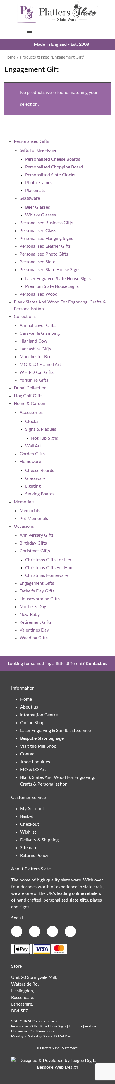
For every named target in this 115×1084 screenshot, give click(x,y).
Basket (26, 816)
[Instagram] (52, 931)
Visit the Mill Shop (38, 746)
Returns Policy (34, 855)
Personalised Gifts (24, 1026)
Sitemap (28, 847)
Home (10, 57)
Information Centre (39, 715)
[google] (34, 931)
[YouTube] (70, 931)
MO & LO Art (33, 769)
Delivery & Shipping (39, 840)
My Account (32, 808)
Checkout (29, 824)
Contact (28, 754)
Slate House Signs (53, 1026)
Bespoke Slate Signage (42, 738)
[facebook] (16, 931)
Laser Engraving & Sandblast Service (55, 730)
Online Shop (32, 723)
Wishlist (28, 832)
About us (29, 707)
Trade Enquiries (35, 762)
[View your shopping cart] (85, 32)
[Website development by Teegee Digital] (57, 1067)
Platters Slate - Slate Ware (59, 1048)
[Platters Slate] (57, 22)
